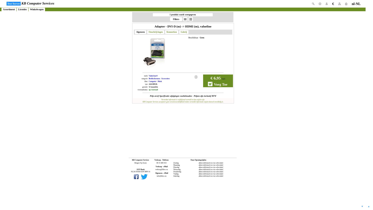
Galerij (184, 32)
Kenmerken (172, 32)
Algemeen (140, 32)
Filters (176, 19)
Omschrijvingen (156, 32)
